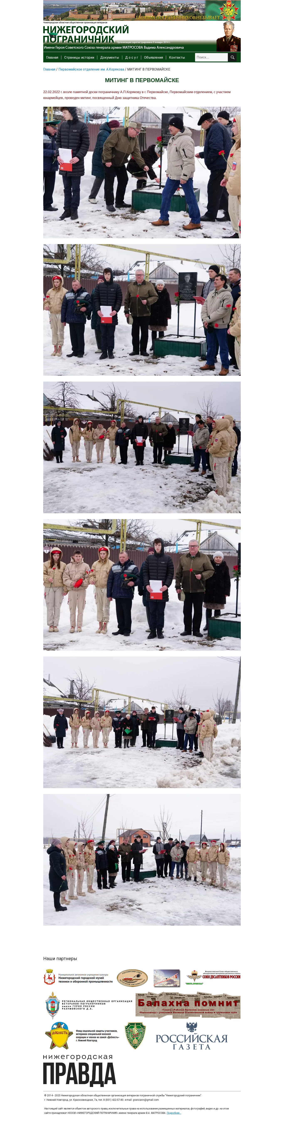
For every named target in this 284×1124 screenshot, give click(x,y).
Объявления (153, 57)
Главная (52, 57)
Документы (109, 57)
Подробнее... (174, 1113)
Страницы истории (79, 57)
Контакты (177, 57)
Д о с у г (131, 57)
